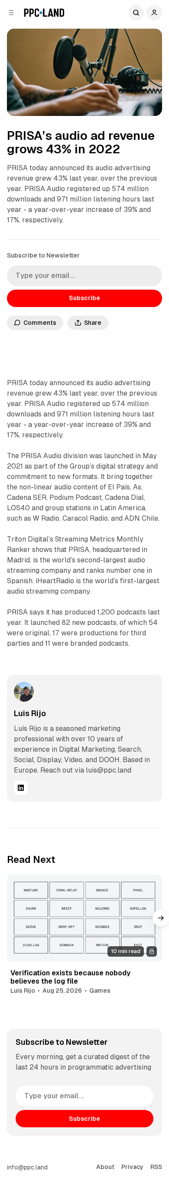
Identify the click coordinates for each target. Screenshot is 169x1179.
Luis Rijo (30, 713)
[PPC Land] (44, 12)
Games (99, 990)
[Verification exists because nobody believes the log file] (84, 918)
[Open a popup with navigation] (11, 12)
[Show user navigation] (154, 12)
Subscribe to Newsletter (43, 255)
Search (136, 12)
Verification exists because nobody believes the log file (70, 977)
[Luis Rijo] (24, 692)
